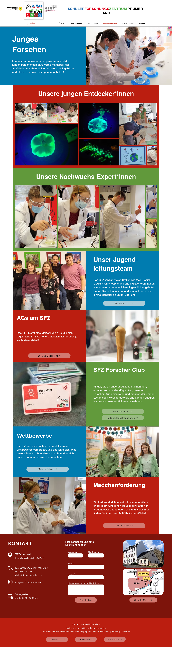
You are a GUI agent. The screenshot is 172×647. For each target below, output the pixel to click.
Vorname (72, 552)
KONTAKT (20, 543)
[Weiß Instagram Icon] (10, 582)
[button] (128, 23)
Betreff (71, 574)
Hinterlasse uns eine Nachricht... (84, 583)
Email (71, 563)
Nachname (93, 552)
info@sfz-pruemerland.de (31, 575)
